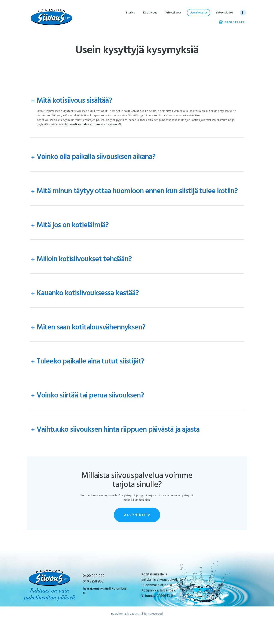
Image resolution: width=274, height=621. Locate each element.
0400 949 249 (93, 576)
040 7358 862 (93, 581)
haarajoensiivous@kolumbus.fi (105, 591)
